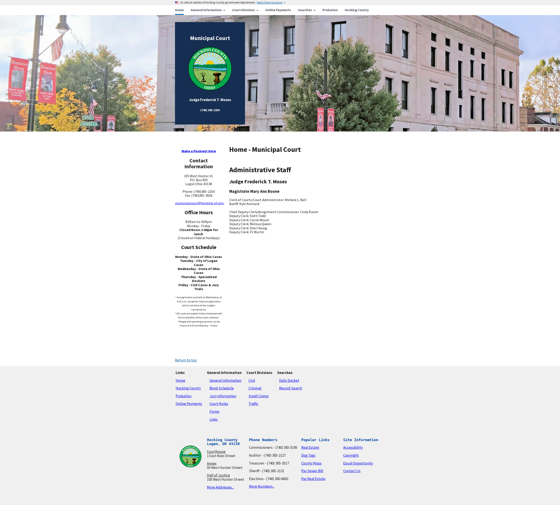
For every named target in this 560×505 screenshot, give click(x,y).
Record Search (290, 388)
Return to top (186, 360)
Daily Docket (289, 380)
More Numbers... (262, 486)
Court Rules (219, 403)
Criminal (254, 388)
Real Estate (310, 447)
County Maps (311, 463)
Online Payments (189, 403)
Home (180, 380)
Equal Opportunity (358, 463)
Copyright (351, 455)
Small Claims (258, 396)
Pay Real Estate (313, 478)
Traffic (253, 403)
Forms (214, 411)
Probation (183, 396)
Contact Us (351, 470)
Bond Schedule (222, 388)
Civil (251, 380)
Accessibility (353, 447)
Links (214, 419)
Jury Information (223, 396)
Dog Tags (308, 455)
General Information (225, 380)
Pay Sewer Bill (312, 470)
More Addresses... (220, 487)
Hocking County (188, 388)
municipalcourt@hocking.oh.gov (199, 203)
